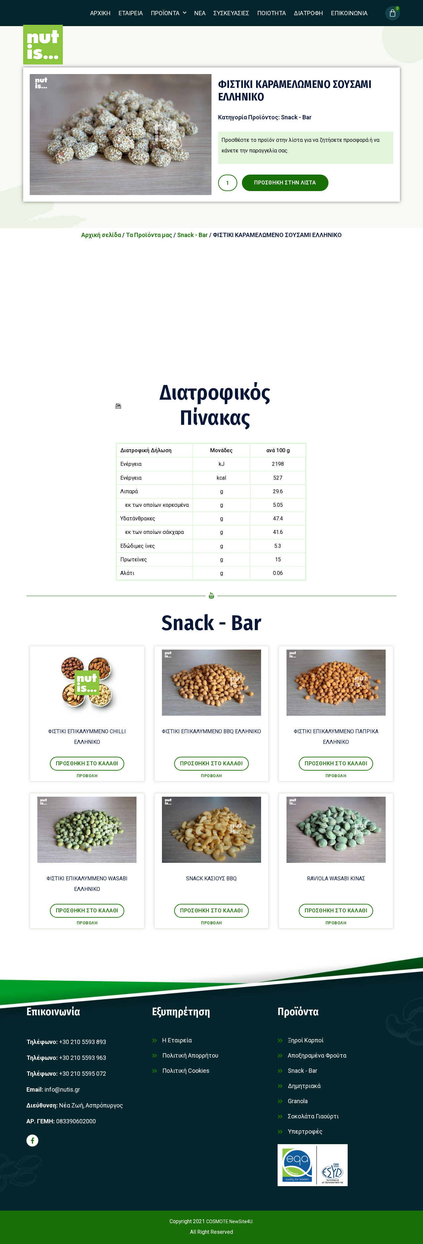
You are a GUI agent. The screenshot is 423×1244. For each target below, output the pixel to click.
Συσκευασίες (231, 13)
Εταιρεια (131, 13)
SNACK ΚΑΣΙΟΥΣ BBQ (211, 878)
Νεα (200, 13)
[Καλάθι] (392, 13)
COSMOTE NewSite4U (229, 1221)
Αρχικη (100, 13)
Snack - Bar (296, 117)
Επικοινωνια (349, 13)
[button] (87, 764)
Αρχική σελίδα (101, 234)
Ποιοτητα (271, 13)
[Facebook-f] (32, 1140)
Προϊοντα (165, 13)
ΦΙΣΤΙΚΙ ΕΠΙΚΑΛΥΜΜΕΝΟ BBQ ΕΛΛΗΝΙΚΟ (211, 731)
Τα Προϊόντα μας (149, 234)
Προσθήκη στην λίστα (285, 183)
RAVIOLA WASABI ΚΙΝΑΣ (336, 878)
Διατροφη (308, 13)
